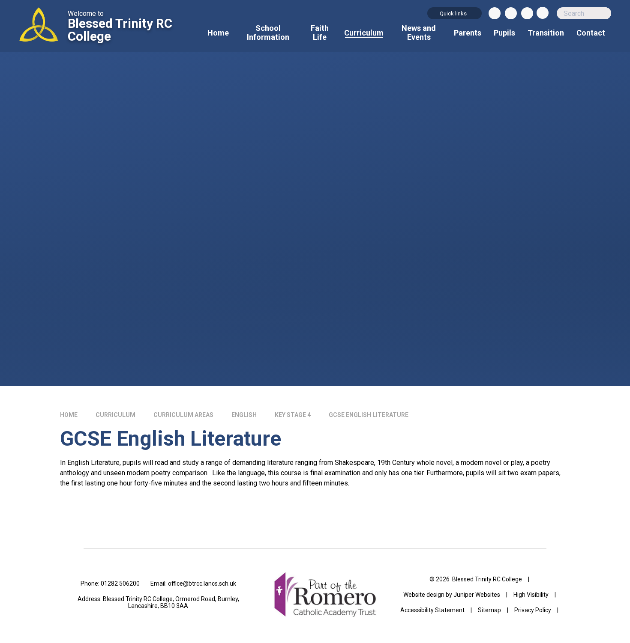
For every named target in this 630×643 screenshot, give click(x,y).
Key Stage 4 (293, 414)
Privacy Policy (532, 610)
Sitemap (489, 610)
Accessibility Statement (432, 610)
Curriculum (115, 414)
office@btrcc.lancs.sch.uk (202, 583)
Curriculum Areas (183, 414)
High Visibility (531, 594)
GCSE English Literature (368, 414)
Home (69, 414)
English (244, 414)
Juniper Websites (476, 594)
